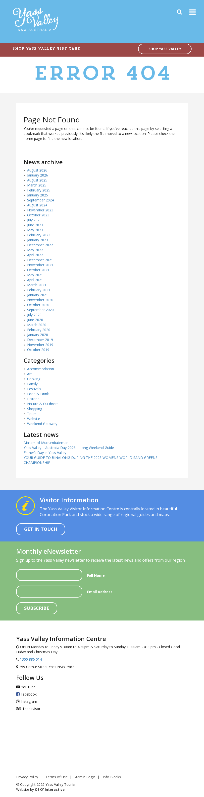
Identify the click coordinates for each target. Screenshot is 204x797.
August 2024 (37, 205)
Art (29, 373)
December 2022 (40, 245)
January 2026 (37, 175)
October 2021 (38, 269)
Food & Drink (38, 393)
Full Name (96, 575)
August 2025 (37, 180)
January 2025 (37, 195)
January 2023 (37, 240)
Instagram (28, 701)
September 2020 (40, 309)
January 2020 (37, 334)
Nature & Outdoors (42, 403)
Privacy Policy (27, 777)
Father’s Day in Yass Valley (45, 452)
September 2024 (40, 200)
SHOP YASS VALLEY (165, 48)
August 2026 (37, 170)
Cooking (33, 378)
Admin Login (85, 777)
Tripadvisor (30, 708)
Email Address (99, 591)
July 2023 (34, 220)
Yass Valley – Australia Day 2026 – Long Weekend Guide (69, 447)
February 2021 (38, 289)
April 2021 (35, 279)
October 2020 (38, 304)
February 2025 (38, 190)
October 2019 (38, 349)
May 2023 (35, 230)
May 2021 (35, 274)
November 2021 (40, 265)
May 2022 (35, 250)
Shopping (34, 408)
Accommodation (40, 368)
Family (32, 383)
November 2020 (40, 299)
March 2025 (36, 185)
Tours (32, 413)
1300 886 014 (30, 659)
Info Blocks (112, 777)
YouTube (28, 687)
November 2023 (40, 210)
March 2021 (36, 284)
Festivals (34, 388)
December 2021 (40, 260)
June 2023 (35, 225)
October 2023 (38, 215)
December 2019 (40, 339)
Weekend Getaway (42, 423)
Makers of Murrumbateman (46, 442)
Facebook (28, 694)
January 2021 (37, 294)
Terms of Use (57, 777)
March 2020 (36, 324)
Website (33, 418)
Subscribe (36, 608)
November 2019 (40, 344)
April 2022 (35, 255)
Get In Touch (40, 529)
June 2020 (35, 319)
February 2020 (38, 329)
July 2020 (34, 314)
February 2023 (38, 235)
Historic (33, 398)
